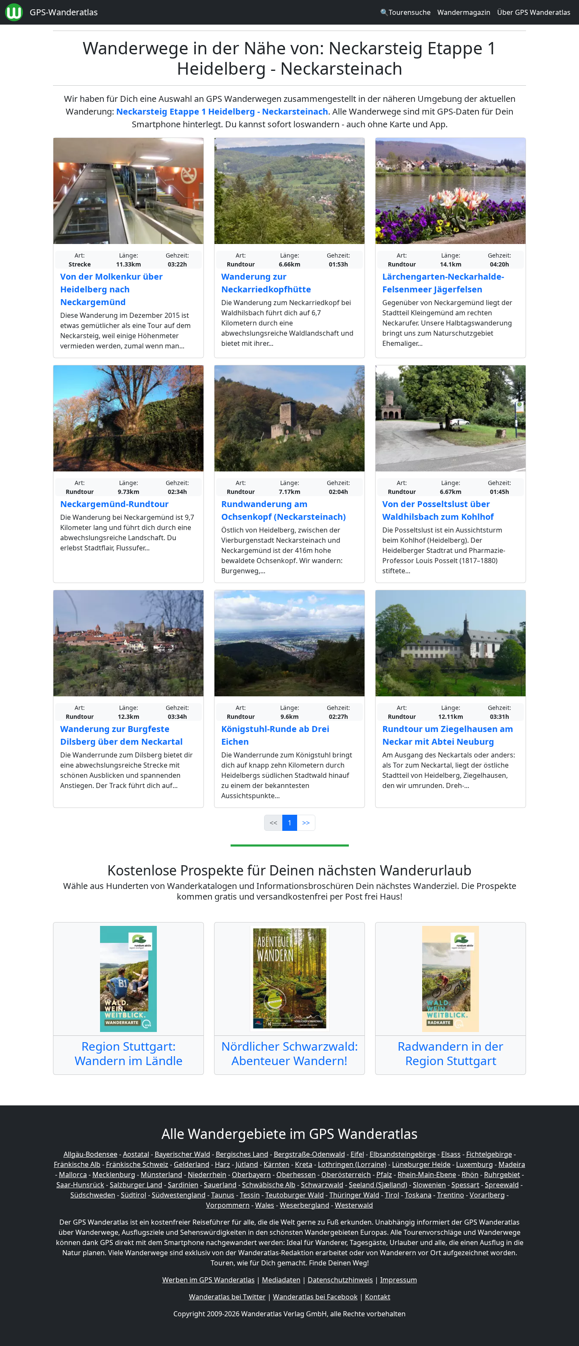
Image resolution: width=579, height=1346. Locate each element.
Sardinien (183, 1184)
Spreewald (502, 1184)
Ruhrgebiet (502, 1174)
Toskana (418, 1195)
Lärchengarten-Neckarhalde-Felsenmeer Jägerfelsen (443, 283)
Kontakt (377, 1296)
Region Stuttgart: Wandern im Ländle (129, 1053)
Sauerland (220, 1184)
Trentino (450, 1195)
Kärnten (277, 1164)
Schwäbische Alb (268, 1184)
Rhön (470, 1174)
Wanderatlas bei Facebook (315, 1296)
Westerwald (354, 1205)
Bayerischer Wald (182, 1154)
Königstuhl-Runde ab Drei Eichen (275, 735)
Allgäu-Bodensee (90, 1154)
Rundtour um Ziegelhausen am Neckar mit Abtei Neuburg (447, 735)
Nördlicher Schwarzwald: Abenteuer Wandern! (289, 1053)
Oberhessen (296, 1174)
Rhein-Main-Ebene (427, 1174)
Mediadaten (281, 1279)
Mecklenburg (113, 1174)
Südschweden (92, 1195)
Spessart (465, 1184)
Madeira (511, 1164)
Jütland (247, 1164)
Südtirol (133, 1195)
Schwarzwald (322, 1184)
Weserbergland (304, 1205)
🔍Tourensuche (405, 12)
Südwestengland (179, 1195)
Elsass (451, 1154)
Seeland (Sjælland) (378, 1184)
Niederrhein (207, 1174)
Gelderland (191, 1164)
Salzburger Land (136, 1184)
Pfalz (384, 1174)
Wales (264, 1205)
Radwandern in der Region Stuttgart (451, 1053)
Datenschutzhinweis (340, 1279)
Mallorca (73, 1174)
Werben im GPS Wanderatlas (208, 1279)
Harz (222, 1164)
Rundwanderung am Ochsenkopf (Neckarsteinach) (283, 510)
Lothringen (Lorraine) (352, 1164)
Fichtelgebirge (489, 1154)
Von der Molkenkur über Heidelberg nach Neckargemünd (111, 289)
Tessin (250, 1195)
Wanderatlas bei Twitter (227, 1296)
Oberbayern (251, 1174)
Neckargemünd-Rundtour (114, 504)
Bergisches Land (242, 1154)
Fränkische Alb (77, 1164)
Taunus (222, 1195)
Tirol (392, 1195)
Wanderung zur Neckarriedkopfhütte (266, 283)
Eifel (357, 1154)
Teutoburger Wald (294, 1195)
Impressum (398, 1279)
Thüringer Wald (354, 1195)
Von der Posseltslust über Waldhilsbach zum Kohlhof (438, 510)
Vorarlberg (487, 1195)
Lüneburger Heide (421, 1164)
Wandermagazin (463, 12)
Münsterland (161, 1174)
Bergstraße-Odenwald (309, 1154)
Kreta (303, 1164)
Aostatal (136, 1154)
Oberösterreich (346, 1174)
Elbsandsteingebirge (403, 1154)
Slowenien (429, 1184)
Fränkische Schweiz (137, 1164)
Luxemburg (474, 1164)
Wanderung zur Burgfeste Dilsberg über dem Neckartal (121, 735)
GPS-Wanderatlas (64, 12)
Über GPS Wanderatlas (534, 12)
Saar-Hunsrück (80, 1184)
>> (306, 822)
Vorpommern (228, 1205)
